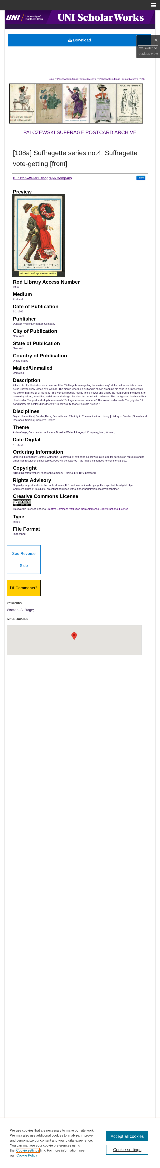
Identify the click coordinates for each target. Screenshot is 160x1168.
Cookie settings (27, 1150)
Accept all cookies (127, 1136)
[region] (80, 1143)
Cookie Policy (26, 1155)
